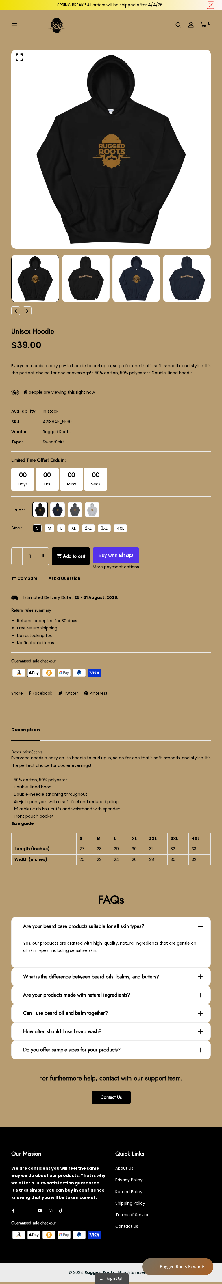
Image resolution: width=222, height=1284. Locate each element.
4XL (120, 528)
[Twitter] (23, 1211)
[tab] (21, 751)
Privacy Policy (129, 1180)
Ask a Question (64, 578)
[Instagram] (50, 1211)
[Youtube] (40, 1211)
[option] (111, 149)
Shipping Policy (130, 1203)
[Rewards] (177, 1266)
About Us (124, 1168)
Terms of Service (132, 1215)
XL (73, 528)
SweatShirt (53, 442)
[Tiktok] (60, 1211)
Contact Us (111, 1097)
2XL (88, 528)
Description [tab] (25, 729)
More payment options (116, 567)
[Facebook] (31, 1211)
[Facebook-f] (13, 1211)
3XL (104, 528)
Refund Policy (129, 1192)
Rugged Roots (57, 432)
